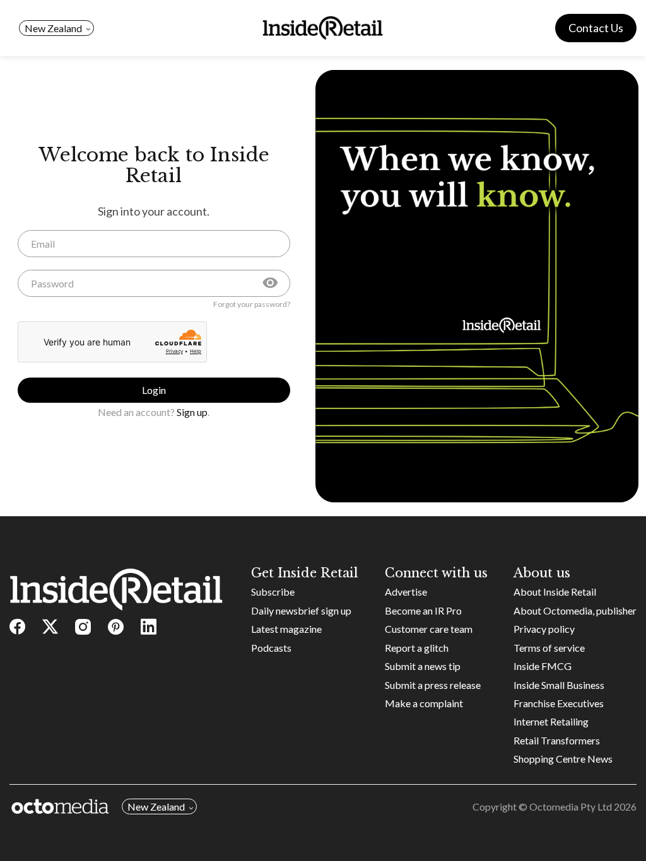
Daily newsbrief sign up (301, 610)
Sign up (192, 412)
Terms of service (549, 648)
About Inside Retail (555, 592)
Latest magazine (286, 629)
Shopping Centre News (563, 759)
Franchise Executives (559, 703)
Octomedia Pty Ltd (570, 806)
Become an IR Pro (423, 610)
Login (154, 390)
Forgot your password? (251, 304)
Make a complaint (424, 703)
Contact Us (595, 28)
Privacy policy (544, 629)
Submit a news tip (423, 666)
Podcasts (271, 648)
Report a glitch (417, 648)
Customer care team (429, 629)
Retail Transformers (557, 740)
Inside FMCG (543, 666)
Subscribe (273, 592)
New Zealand (53, 28)
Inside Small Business (559, 685)
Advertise (406, 592)
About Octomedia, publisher (575, 610)
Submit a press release (433, 685)
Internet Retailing (551, 721)
